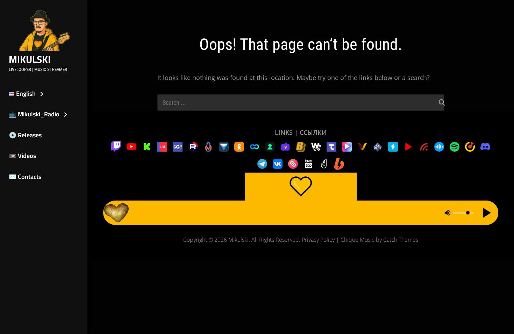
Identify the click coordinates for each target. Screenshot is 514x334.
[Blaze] (300, 145)
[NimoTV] (285, 145)
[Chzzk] (270, 145)
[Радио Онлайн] (439, 145)
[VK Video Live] (162, 145)
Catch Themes (400, 240)
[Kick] (147, 145)
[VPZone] (347, 145)
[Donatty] (323, 163)
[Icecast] (377, 145)
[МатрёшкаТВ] (208, 145)
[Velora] (362, 145)
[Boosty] (339, 163)
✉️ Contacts (25, 176)
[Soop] (254, 145)
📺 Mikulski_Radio (34, 114)
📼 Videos (22, 155)
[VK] (277, 163)
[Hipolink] (293, 163)
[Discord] (485, 145)
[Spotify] (454, 145)
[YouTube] (131, 145)
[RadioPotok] (408, 145)
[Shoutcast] (393, 145)
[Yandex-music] (470, 145)
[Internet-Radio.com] (423, 145)
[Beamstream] (223, 145)
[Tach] (331, 145)
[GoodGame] (177, 145)
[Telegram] (262, 163)
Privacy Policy (318, 240)
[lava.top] (308, 163)
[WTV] (316, 145)
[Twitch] (116, 145)
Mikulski (30, 59)
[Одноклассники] (239, 145)
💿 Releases (25, 135)
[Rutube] (193, 145)
